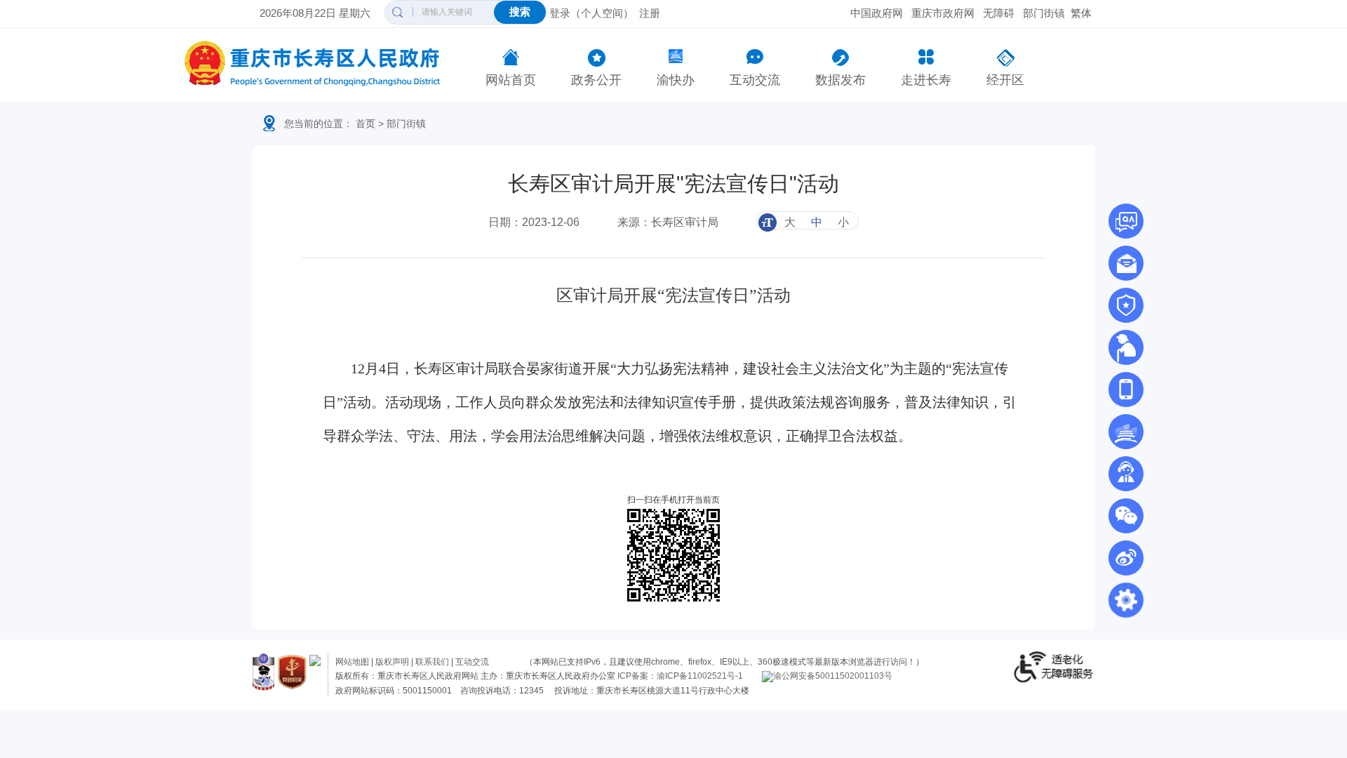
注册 (649, 13)
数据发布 (840, 80)
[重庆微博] (1126, 558)
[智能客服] (1126, 473)
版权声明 (392, 662)
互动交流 (755, 80)
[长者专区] (1126, 347)
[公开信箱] (1126, 263)
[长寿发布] (1126, 389)
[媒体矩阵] (1126, 515)
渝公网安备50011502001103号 (832, 676)
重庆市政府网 (942, 13)
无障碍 (998, 13)
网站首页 (510, 80)
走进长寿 (926, 80)
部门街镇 (1044, 13)
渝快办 (676, 80)
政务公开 (596, 80)
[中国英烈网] (1126, 305)
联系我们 (432, 662)
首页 (365, 123)
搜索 (519, 12)
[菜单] (1126, 600)
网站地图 (352, 662)
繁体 (1081, 13)
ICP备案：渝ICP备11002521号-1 (680, 676)
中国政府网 (876, 13)
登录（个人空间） (591, 13)
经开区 (1005, 80)
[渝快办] (1126, 431)
